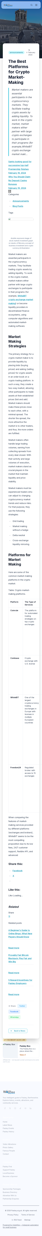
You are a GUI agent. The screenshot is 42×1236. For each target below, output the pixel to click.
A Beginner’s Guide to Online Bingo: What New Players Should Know (20, 933)
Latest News (7, 1125)
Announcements (21, 201)
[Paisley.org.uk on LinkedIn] (30, 1108)
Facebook (14, 1012)
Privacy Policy (13, 1215)
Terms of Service (28, 1215)
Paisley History (8, 1132)
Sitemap (27, 1220)
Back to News (19, 1031)
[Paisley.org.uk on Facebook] (5, 1108)
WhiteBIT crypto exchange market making (20, 300)
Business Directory (10, 1192)
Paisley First (7, 1167)
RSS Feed (17, 1220)
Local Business (8, 1173)
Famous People (9, 1151)
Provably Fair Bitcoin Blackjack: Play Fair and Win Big (20, 958)
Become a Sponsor (10, 1176)
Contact (6, 1154)
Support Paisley (9, 1170)
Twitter (22, 1006)
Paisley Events (8, 1128)
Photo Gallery (8, 1147)
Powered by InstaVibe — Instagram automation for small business (21, 1226)
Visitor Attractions (9, 1144)
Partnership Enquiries (11, 1199)
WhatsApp (14, 1017)
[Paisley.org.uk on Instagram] (15, 1108)
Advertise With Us (9, 1195)
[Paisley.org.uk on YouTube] (25, 1108)
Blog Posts (18, 206)
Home (5, 1122)
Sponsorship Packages (12, 1189)
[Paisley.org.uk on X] (10, 1108)
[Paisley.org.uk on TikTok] (20, 1108)
